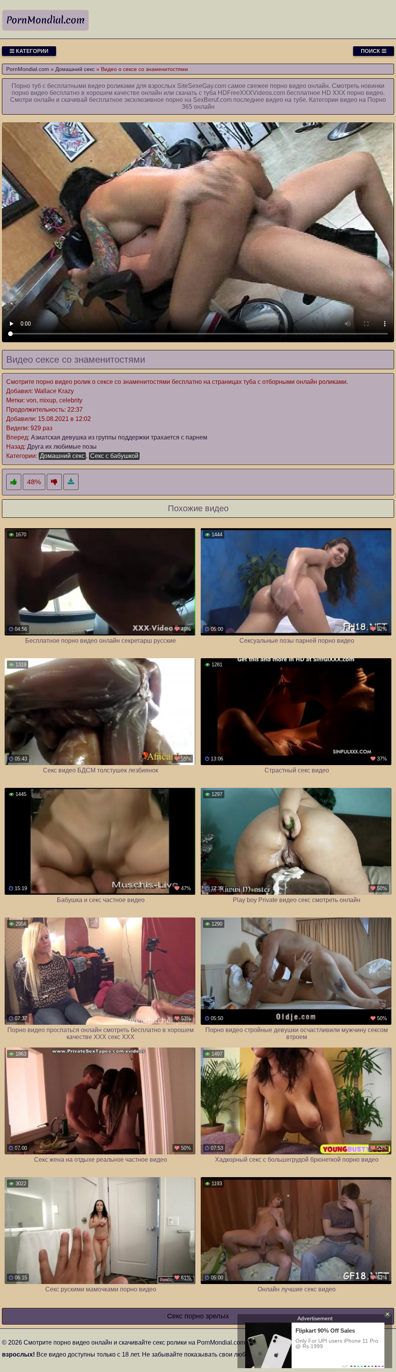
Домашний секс (62, 456)
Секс (175, 1316)
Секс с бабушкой (114, 456)
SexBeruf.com (212, 99)
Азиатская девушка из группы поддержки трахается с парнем (119, 437)
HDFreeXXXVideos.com (251, 93)
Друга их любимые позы (62, 446)
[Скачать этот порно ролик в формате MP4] (71, 482)
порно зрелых (206, 1316)
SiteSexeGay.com (201, 86)
